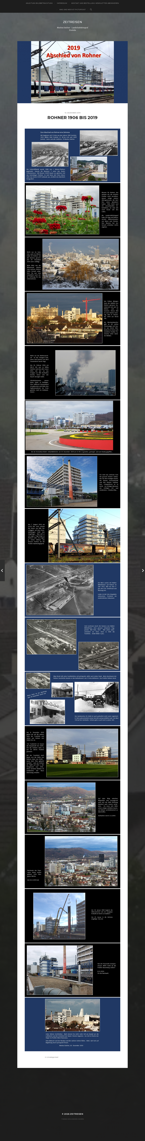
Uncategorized (52, 1057)
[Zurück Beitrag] (2, 570)
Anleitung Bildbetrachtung (39, 3)
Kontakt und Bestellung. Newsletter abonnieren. (95, 3)
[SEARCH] (91, 10)
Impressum (62, 3)
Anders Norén (77, 1119)
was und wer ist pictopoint (72, 10)
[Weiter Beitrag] (142, 570)
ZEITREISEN (72, 22)
